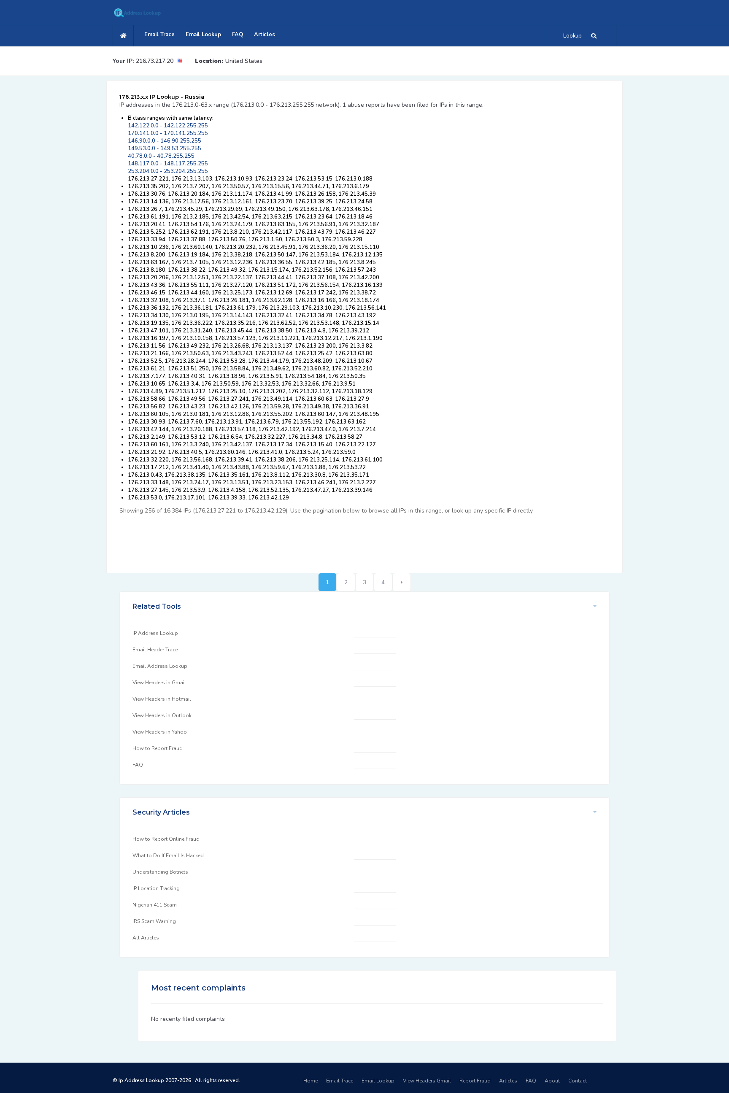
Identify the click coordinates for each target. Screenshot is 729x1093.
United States (243, 61)
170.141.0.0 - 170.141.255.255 (168, 133)
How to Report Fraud (157, 748)
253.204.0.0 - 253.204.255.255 (168, 171)
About (552, 1080)
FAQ (237, 34)
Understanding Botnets (160, 872)
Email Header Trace (155, 649)
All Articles (145, 937)
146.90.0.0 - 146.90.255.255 (164, 141)
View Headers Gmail (427, 1080)
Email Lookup (203, 34)
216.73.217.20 (154, 61)
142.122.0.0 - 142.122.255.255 (168, 126)
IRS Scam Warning (154, 921)
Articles (264, 34)
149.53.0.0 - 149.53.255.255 (164, 148)
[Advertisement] (273, 539)
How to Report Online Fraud (166, 839)
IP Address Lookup (155, 633)
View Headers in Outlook (162, 715)
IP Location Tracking (156, 888)
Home (310, 1080)
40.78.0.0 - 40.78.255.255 (161, 156)
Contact (577, 1080)
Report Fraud (475, 1080)
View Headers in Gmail (159, 682)
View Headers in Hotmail (161, 699)
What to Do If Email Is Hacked (168, 855)
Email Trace (159, 34)
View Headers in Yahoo (159, 732)
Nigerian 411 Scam (154, 904)
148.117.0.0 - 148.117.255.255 (168, 163)
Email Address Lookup (159, 666)
